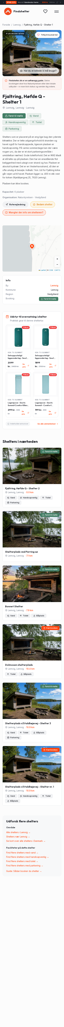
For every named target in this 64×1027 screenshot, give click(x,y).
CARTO (57, 270)
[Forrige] (3, 2)
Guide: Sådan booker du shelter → (24, 871)
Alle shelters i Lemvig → (18, 832)
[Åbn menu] (57, 11)
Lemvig (17, 24)
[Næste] (60, 2)
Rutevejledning (17, 204)
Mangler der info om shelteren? (26, 212)
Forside (6, 24)
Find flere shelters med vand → (22, 852)
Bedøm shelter (44, 204)
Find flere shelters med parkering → (24, 865)
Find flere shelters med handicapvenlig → (27, 857)
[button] (32, 246)
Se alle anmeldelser (46, 424)
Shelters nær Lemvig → (18, 836)
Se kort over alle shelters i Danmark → (26, 841)
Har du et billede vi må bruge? (40, 70)
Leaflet (43, 270)
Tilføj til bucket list (49, 35)
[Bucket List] (45, 11)
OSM (51, 270)
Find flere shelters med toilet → (22, 861)
